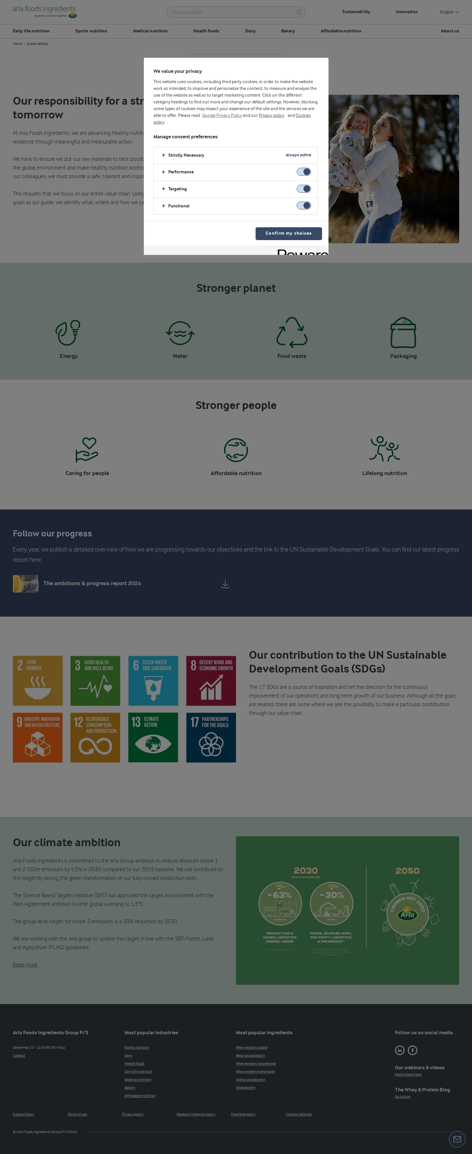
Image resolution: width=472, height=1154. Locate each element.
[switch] (304, 172)
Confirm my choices (289, 233)
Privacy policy (271, 115)
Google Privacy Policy (222, 115)
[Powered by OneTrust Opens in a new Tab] (300, 251)
